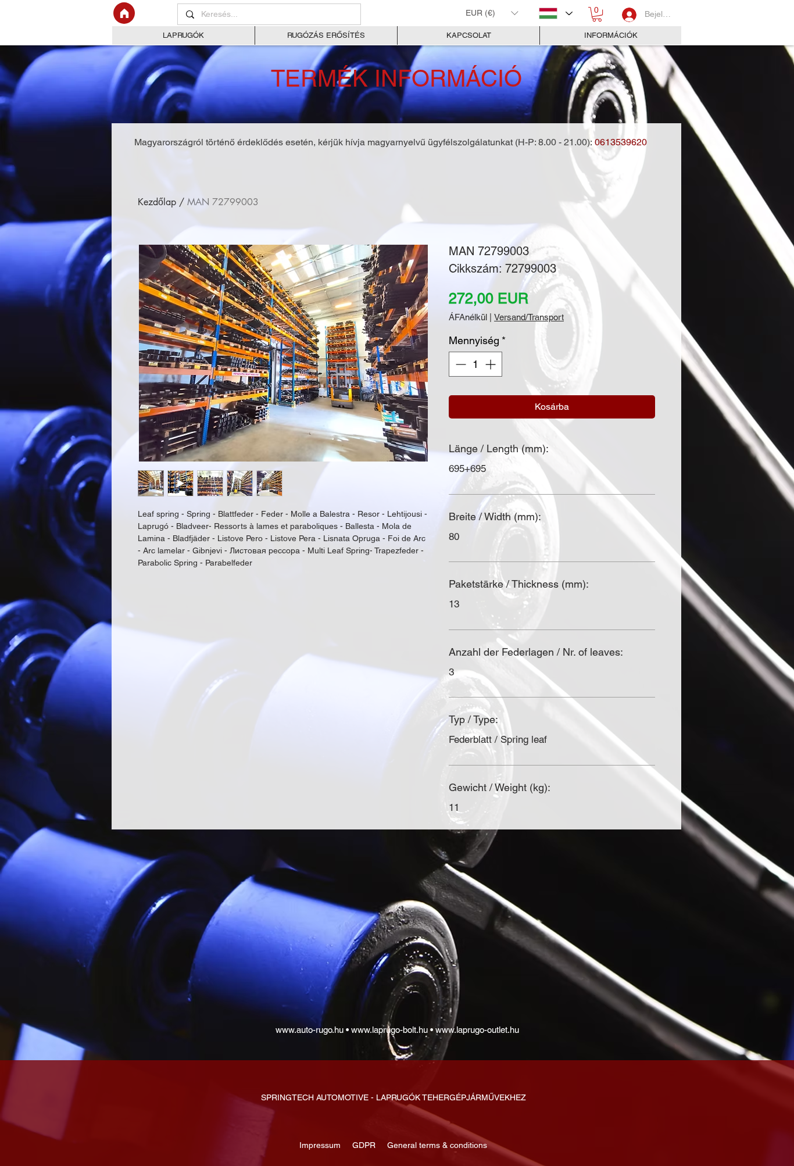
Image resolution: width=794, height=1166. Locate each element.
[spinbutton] (475, 364)
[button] (491, 13)
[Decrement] (459, 364)
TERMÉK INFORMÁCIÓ (396, 78)
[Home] (124, 13)
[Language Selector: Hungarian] (555, 13)
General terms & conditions (434, 1145)
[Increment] (491, 364)
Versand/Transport (529, 317)
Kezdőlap (157, 202)
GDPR (363, 1145)
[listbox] (491, 13)
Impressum (321, 1145)
